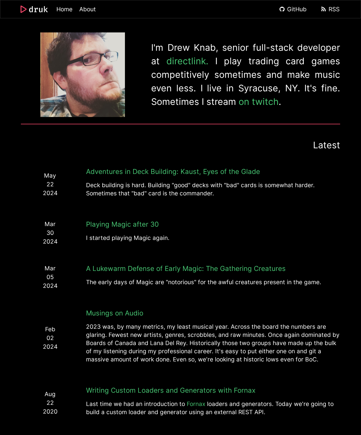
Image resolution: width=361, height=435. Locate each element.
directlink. (187, 61)
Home (64, 9)
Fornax (196, 403)
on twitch (259, 101)
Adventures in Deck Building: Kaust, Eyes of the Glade (173, 171)
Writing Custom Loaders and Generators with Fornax (171, 390)
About (87, 9)
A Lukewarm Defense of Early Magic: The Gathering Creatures (186, 268)
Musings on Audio (114, 313)
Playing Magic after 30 (122, 224)
